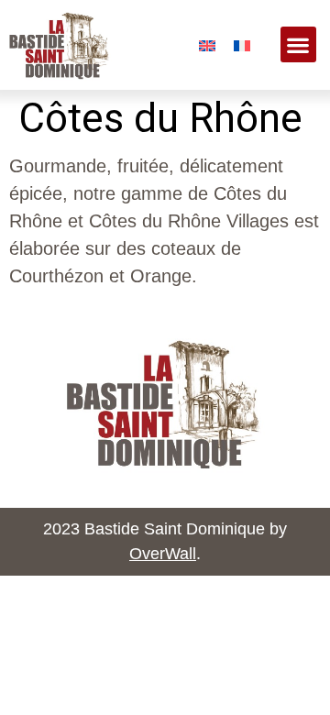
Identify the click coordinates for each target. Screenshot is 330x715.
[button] (298, 44)
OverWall (162, 553)
